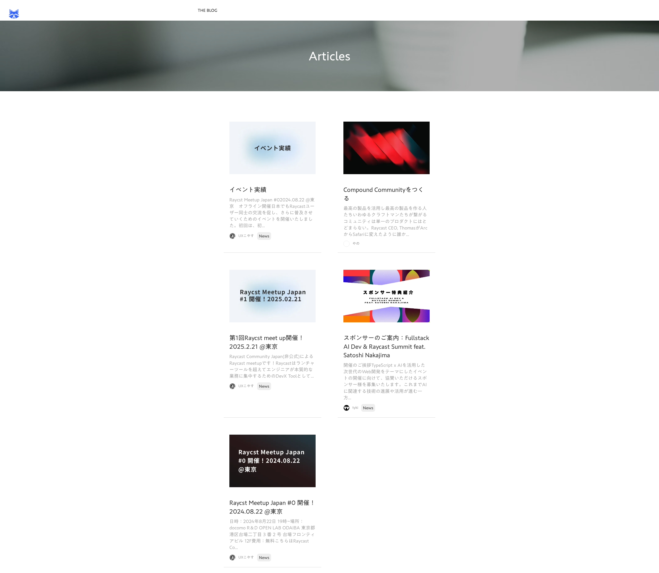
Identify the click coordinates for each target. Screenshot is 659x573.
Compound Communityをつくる (383, 194)
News (264, 236)
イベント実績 (247, 190)
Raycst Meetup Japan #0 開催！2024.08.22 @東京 (272, 507)
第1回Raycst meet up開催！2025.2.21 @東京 (266, 342)
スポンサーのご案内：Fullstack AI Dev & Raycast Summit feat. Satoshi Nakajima (386, 347)
